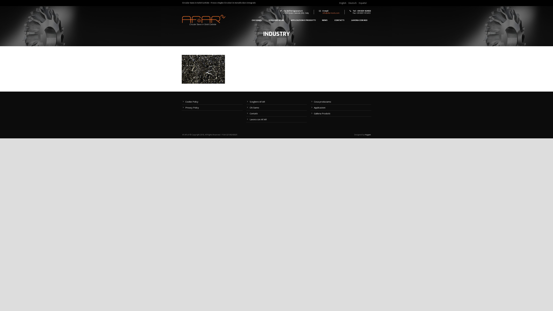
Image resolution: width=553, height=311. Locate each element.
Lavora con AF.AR (258, 119)
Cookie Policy (191, 101)
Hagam (368, 134)
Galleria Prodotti (322, 113)
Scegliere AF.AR (276, 20)
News (324, 20)
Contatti (339, 20)
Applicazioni (319, 107)
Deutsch (352, 2)
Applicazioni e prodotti (303, 20)
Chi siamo (257, 20)
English (342, 2)
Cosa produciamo (322, 101)
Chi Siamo (254, 107)
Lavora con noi (359, 20)
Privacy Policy (192, 107)
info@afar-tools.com (331, 13)
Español (363, 2)
